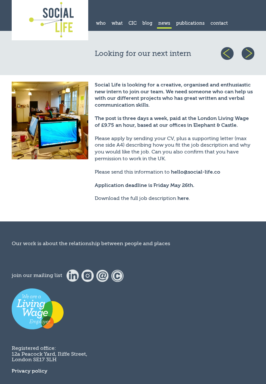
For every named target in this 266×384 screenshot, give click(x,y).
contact (219, 23)
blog (147, 23)
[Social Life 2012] (117, 275)
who (101, 23)
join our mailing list (37, 275)
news (164, 23)
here (183, 198)
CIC (132, 23)
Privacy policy (29, 371)
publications (190, 23)
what (117, 23)
